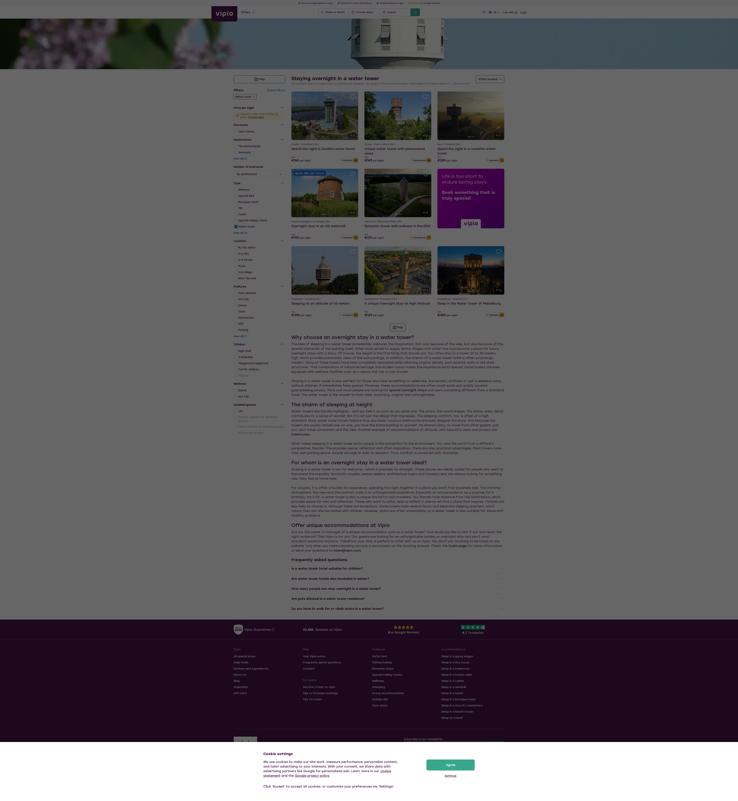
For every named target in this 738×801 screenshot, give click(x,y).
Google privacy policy (312, 776)
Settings (450, 776)
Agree (450, 765)
